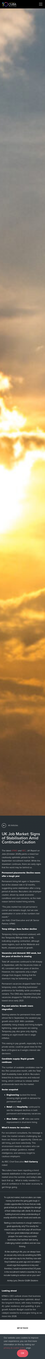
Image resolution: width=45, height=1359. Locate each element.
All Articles (12, 825)
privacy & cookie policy (14, 1348)
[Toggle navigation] (40, 4)
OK (22, 1353)
